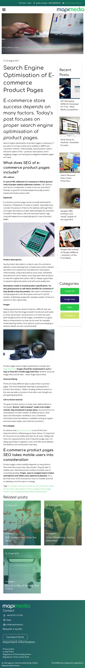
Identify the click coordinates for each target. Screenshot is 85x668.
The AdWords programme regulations (67, 663)
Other (69, 307)
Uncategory (70, 315)
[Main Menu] (3, 10)
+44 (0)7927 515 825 (14, 615)
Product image (32, 489)
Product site (8, 491)
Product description (17, 489)
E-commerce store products (36, 486)
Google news (69, 299)
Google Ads (69, 291)
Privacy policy (8, 649)
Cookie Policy (8, 651)
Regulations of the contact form (16, 657)
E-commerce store (15, 486)
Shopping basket (21, 491)
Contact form (15, 637)
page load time (9, 369)
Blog (16, 47)
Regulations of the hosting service (17, 654)
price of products (24, 430)
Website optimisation (38, 491)
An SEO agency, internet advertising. (17, 663)
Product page (45, 489)
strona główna (7, 47)
